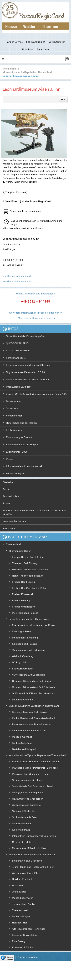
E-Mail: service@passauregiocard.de (36, 318)
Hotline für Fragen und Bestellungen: (36, 293)
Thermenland (10, 69)
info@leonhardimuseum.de (17, 276)
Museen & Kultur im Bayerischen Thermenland (27, 72)
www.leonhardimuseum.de (17, 281)
